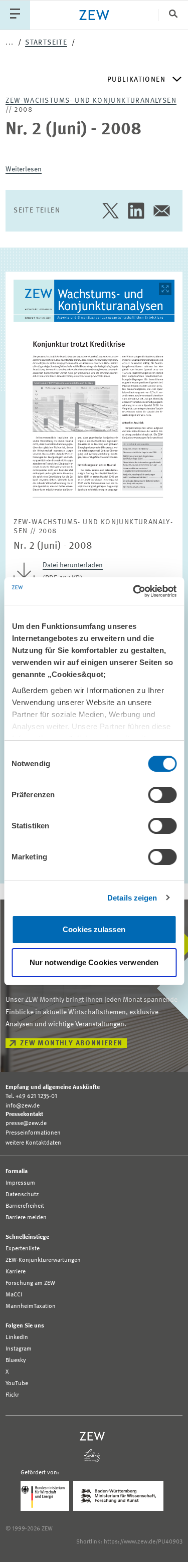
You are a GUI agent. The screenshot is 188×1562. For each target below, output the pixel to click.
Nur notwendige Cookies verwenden (94, 962)
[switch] (162, 795)
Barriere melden (26, 1218)
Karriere (16, 1272)
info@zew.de (23, 1106)
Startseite (46, 42)
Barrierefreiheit (25, 1206)
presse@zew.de (26, 1124)
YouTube (17, 1384)
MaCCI (14, 1295)
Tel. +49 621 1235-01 (31, 1096)
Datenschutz (22, 1195)
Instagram (19, 1349)
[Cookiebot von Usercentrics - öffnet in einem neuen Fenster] (133, 591)
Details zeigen (132, 898)
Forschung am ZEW (30, 1283)
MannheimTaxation (31, 1306)
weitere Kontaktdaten (33, 1143)
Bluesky (16, 1361)
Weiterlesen (24, 169)
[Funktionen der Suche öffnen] (173, 15)
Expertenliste (23, 1249)
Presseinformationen (33, 1133)
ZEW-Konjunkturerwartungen (43, 1260)
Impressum (20, 1183)
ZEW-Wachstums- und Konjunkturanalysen (91, 100)
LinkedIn (17, 1337)
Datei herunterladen (73, 565)
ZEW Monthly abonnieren (71, 1043)
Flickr (12, 1395)
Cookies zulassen (94, 929)
